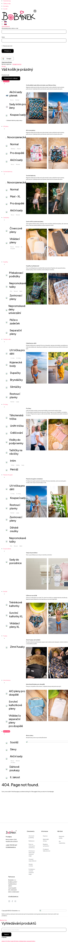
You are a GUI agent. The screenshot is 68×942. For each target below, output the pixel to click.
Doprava (45, 836)
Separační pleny (16, 332)
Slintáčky (15, 386)
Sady (22, 465)
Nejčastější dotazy (46, 840)
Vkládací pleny (15, 240)
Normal (17, 100)
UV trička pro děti (17, 352)
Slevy (13, 749)
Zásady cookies (31, 865)
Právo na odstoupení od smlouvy (32, 846)
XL (21, 246)
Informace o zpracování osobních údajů (32, 853)
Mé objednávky (62, 842)
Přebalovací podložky (16, 274)
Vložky (12, 465)
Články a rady (7, 3)
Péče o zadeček (15, 321)
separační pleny (31, 941)
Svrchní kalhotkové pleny (15, 705)
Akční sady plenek (15, 93)
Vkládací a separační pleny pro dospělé (16, 721)
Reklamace (31, 841)
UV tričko (7, 941)
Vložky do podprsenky (16, 441)
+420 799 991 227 (11, 845)
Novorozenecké (16, 137)
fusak (12, 941)
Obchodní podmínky (31, 836)
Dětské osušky (14, 529)
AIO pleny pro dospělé (17, 693)
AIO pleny (16, 941)
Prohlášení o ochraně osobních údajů (32, 872)
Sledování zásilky (61, 837)
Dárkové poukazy (15, 768)
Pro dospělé (17, 152)
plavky (3, 941)
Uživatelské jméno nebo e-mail (10, 28)
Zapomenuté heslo (7, 62)
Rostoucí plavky (15, 395)
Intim (13, 460)
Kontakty (6, 6)
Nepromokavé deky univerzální (17, 309)
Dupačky (15, 372)
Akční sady (16, 159)
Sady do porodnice (15, 561)
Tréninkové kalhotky (15, 604)
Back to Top (3, 920)
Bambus (13, 148)
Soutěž (5, 9)
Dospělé (12, 248)
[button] (28, 108)
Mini (11, 291)
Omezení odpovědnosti (32, 860)
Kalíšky (18, 465)
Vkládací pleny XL (15, 625)
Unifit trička (17, 425)
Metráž (14, 469)
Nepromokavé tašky (17, 285)
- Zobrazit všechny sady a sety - (14, 120)
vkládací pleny (23, 941)
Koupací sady (18, 114)
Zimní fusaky (17, 646)
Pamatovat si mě (7, 46)
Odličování (16, 432)
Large (17, 401)
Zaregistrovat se (16, 64)
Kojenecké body (16, 364)
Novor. (12, 100)
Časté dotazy (7, 1)
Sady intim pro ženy (17, 106)
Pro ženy (13, 762)
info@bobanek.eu (11, 847)
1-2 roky (12, 358)
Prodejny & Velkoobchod (46, 850)
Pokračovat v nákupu (11, 78)
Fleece (19, 148)
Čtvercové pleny (16, 230)
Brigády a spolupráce (46, 845)
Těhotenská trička (16, 417)
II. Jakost (15, 777)
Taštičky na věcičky (15, 452)
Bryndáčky (16, 379)
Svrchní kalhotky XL (16, 614)
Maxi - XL (15, 196)
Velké (20, 291)
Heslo (3, 37)
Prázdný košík (5, 75)
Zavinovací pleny (16, 297)
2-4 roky (18, 358)
